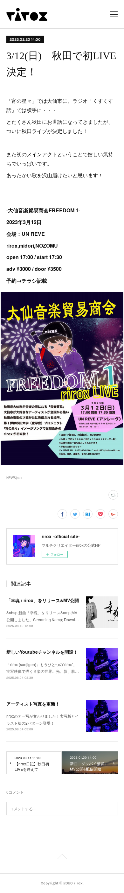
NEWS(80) (14, 477)
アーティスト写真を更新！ (33, 703)
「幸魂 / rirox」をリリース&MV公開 (42, 600)
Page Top (62, 857)
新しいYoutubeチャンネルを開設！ (42, 652)
